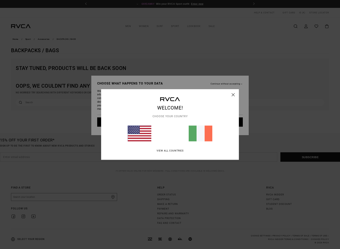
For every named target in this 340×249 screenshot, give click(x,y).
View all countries (170, 150)
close (233, 94)
